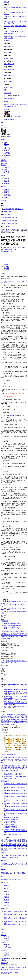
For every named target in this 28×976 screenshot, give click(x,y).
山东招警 (13, 840)
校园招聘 (11, 119)
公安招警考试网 (15, 248)
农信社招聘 (7, 155)
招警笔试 (3, 754)
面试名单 (3, 606)
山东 (4, 209)
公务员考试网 (12, 229)
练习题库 (6, 98)
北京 (4, 217)
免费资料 (3, 950)
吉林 (7, 226)
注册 (2, 125)
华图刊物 (22, 104)
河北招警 (8, 843)
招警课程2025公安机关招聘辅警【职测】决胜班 (14, 631)
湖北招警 (13, 843)
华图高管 (11, 104)
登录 (2, 122)
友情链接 (18, 969)
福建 (18, 209)
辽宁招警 (24, 840)
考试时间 (3, 857)
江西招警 (3, 841)
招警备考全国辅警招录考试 (11, 628)
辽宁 (4, 226)
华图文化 (16, 104)
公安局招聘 (12, 415)
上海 (21, 209)
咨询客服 (6, 268)
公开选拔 (11, 23)
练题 (2, 882)
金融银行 (24, 7)
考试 (2, 876)
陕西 (13, 220)
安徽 (13, 209)
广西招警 (13, 845)
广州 (4, 761)
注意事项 (18, 855)
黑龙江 (11, 226)
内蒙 (16, 217)
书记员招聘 (4, 161)
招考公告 (6, 952)
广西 (7, 212)
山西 (13, 217)
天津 (7, 217)
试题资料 (3, 175)
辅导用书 (3, 200)
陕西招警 (20, 846)
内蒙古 (25, 768)
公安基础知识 (7, 195)
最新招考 (6, 885)
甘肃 (16, 220)
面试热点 (10, 33)
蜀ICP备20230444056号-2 (7, 972)
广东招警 (8, 840)
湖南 (10, 214)
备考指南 (18, 874)
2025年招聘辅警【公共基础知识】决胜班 (15, 776)
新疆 (7, 220)
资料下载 (6, 905)
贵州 (10, 223)
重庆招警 (20, 848)
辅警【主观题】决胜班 (15, 608)
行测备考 (6, 31)
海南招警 (24, 841)
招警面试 (8, 754)
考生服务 (3, 929)
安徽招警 (18, 841)
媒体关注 (9, 106)
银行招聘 (24, 12)
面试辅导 (6, 192)
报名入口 (3, 603)
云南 (7, 223)
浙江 (10, 209)
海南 (10, 212)
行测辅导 (6, 189)
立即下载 (20, 95)
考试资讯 (3, 165)
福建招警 (6, 231)
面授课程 (6, 46)
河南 (4, 214)
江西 (16, 209)
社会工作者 (7, 149)
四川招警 (4, 848)
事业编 (5, 145)
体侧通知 (4, 864)
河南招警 (3, 843)
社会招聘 (6, 119)
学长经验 (13, 874)
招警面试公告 (12, 605)
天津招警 (18, 845)
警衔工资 (13, 857)
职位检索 (6, 894)
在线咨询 (6, 938)
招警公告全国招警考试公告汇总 (12, 625)
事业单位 (12, 7)
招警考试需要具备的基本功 (11, 819)
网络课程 (11, 46)
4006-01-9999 (4, 127)
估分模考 (10, 38)
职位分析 (20, 863)
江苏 (7, 209)
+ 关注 (10, 136)
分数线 (15, 863)
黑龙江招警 (5, 850)
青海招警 (15, 846)
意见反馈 (12, 969)
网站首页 (6, 940)
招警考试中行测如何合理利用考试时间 (15, 829)
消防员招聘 (4, 163)
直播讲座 (6, 891)
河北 (10, 217)
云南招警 (8, 841)
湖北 (7, 214)
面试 (4, 879)
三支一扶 (18, 21)
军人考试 (12, 17)
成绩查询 (8, 603)
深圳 (25, 761)
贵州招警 (9, 848)
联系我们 (14, 106)
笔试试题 (6, 178)
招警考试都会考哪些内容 (11, 817)
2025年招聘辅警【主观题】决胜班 (13, 773)
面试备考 (17, 31)
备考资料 (8, 781)
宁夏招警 (4, 846)
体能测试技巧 (4, 863)
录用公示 (24, 605)
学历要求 (13, 855)
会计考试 (6, 23)
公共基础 (22, 31)
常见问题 (10, 863)
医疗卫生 (18, 7)
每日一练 (19, 879)
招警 (18, 229)
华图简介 (6, 104)
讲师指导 (6, 197)
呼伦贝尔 (17, 761)
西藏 (13, 223)
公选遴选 (6, 9)
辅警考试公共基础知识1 (10, 826)
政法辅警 (3, 932)
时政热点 (6, 169)
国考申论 (11, 36)
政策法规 (6, 172)
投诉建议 (3, 963)
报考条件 (8, 855)
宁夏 (4, 220)
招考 (22, 229)
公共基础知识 (7, 947)
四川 (4, 223)
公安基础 (3, 874)
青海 (10, 220)
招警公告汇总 (12, 611)
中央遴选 (6, 14)
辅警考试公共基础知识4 (10, 821)
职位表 (25, 601)
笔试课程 (6, 266)
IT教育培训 (18, 26)
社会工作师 (7, 153)
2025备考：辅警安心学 (10, 778)
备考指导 (3, 942)
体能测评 (24, 872)
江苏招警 (18, 840)
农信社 (23, 17)
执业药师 (23, 26)
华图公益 (14, 967)
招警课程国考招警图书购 (11, 627)
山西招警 (24, 843)
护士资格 (18, 17)
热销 (3, 668)
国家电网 (12, 12)
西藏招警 (15, 848)
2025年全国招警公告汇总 (16, 601)
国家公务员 (7, 7)
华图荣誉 (8, 967)
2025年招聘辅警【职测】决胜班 (12, 775)
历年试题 (22, 36)
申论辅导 (6, 191)
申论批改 (11, 98)
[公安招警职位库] (4, 621)
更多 (5, 157)
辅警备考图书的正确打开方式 (13, 834)
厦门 (10, 757)
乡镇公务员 (7, 26)
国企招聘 (6, 152)
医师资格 (24, 21)
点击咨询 (3, 960)
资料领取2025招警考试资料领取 (12, 623)
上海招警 (8, 845)
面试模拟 (6, 183)
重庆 (16, 223)
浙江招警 (13, 841)
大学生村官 (7, 17)
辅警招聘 (3, 160)
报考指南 (6, 171)
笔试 (2, 879)
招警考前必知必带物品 (10, 827)
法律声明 (6, 969)
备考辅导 (3, 186)
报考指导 (3, 860)
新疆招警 (9, 846)
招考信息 (3, 781)
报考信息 (6, 167)
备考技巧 (6, 194)
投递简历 (17, 116)
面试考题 (6, 180)
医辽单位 (18, 12)
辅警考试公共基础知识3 (10, 822)
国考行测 (6, 36)
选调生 (12, 26)
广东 (4, 212)
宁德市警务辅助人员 (13, 685)
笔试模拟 (6, 181)
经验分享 (17, 36)
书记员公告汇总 (21, 611)
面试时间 (19, 605)
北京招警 (3, 840)
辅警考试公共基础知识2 (10, 824)
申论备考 (11, 31)
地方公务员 (7, 12)
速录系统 (6, 888)
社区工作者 (7, 21)
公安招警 (12, 21)
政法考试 (3, 139)
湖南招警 (18, 843)
